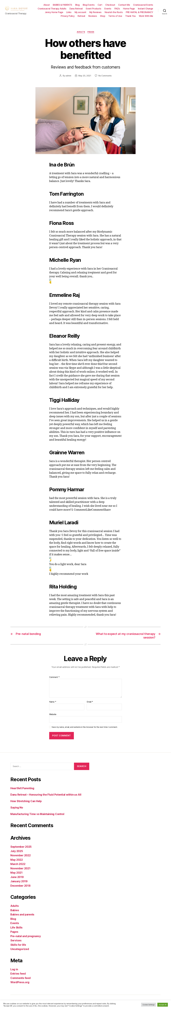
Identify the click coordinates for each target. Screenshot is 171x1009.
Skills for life (18, 944)
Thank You (130, 16)
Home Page (129, 8)
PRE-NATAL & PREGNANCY (139, 12)
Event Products (93, 8)
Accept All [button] (162, 1005)
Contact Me (124, 5)
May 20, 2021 (84, 75)
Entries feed (18, 973)
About (46, 5)
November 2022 (20, 855)
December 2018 (20, 885)
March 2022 (17, 864)
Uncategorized (19, 949)
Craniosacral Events (143, 5)
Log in (14, 969)
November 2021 (20, 868)
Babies (14, 910)
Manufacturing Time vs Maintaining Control (37, 814)
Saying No (16, 807)
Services (16, 940)
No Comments (105, 75)
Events (107, 8)
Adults (81, 32)
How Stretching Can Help (26, 801)
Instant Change (145, 8)
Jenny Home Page (54, 12)
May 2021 (16, 872)
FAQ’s (117, 8)
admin (68, 75)
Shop (102, 16)
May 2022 (16, 859)
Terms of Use (115, 16)
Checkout (110, 5)
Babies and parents (22, 914)
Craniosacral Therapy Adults (52, 8)
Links (68, 12)
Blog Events (89, 5)
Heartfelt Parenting (22, 788)
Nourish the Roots (114, 12)
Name (52, 702)
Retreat (81, 16)
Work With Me (146, 16)
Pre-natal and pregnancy (25, 936)
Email (90, 702)
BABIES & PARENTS (62, 5)
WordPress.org (19, 982)
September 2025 (21, 846)
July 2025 (16, 851)
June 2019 (17, 877)
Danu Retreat (76, 8)
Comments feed (20, 978)
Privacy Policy (67, 16)
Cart (100, 5)
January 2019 (19, 881)
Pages (91, 32)
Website (52, 714)
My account (80, 12)
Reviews (92, 16)
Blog (77, 5)
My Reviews (95, 12)
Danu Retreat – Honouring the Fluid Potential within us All (45, 794)
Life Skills (16, 927)
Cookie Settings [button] (149, 1005)
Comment (54, 677)
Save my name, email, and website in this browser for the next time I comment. (85, 727)
